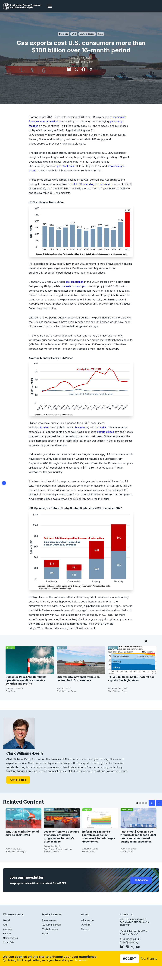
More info (81, 960)
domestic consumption (74, 286)
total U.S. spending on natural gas (92, 184)
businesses (81, 427)
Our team (85, 924)
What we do (87, 920)
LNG (74, 34)
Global (6, 920)
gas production (74, 281)
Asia (100, 34)
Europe (7, 933)
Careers (85, 929)
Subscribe (141, 880)
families (44, 427)
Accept (129, 958)
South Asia (8, 942)
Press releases (50, 920)
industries (100, 427)
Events (45, 933)
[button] (50, 6)
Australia (7, 929)
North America (10, 938)
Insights (63, 34)
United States (87, 34)
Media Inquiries (50, 929)
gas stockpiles (65, 166)
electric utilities (105, 431)
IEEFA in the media (51, 924)
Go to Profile (18, 779)
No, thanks (149, 958)
